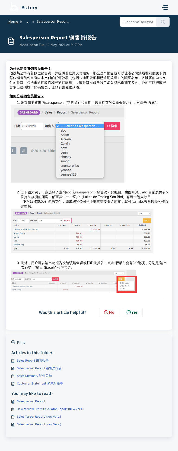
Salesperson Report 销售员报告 (39, 368)
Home (13, 21)
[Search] (163, 22)
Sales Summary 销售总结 (34, 376)
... (27, 21)
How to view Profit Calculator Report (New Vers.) (50, 409)
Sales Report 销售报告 (33, 360)
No (111, 312)
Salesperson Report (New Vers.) (39, 424)
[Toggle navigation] (165, 7)
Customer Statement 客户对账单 (40, 383)
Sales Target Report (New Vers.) (39, 416)
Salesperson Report (31, 401)
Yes (135, 312)
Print (21, 342)
